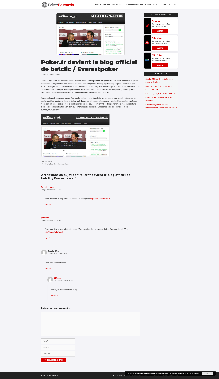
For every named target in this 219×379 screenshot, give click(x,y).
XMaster (58, 278)
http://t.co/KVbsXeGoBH (100, 199)
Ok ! (207, 373)
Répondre (48, 204)
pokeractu (45, 218)
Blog (51, 164)
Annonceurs (117, 375)
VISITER (160, 31)
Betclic (47, 164)
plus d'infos (195, 373)
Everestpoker (58, 164)
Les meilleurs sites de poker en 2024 (142, 5)
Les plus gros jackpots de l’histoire (160, 93)
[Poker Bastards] (58, 4)
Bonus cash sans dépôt (106, 5)
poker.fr (66, 164)
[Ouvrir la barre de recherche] (175, 4)
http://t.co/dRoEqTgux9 (54, 232)
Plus (165, 5)
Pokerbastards (47, 187)
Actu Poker (48, 162)
